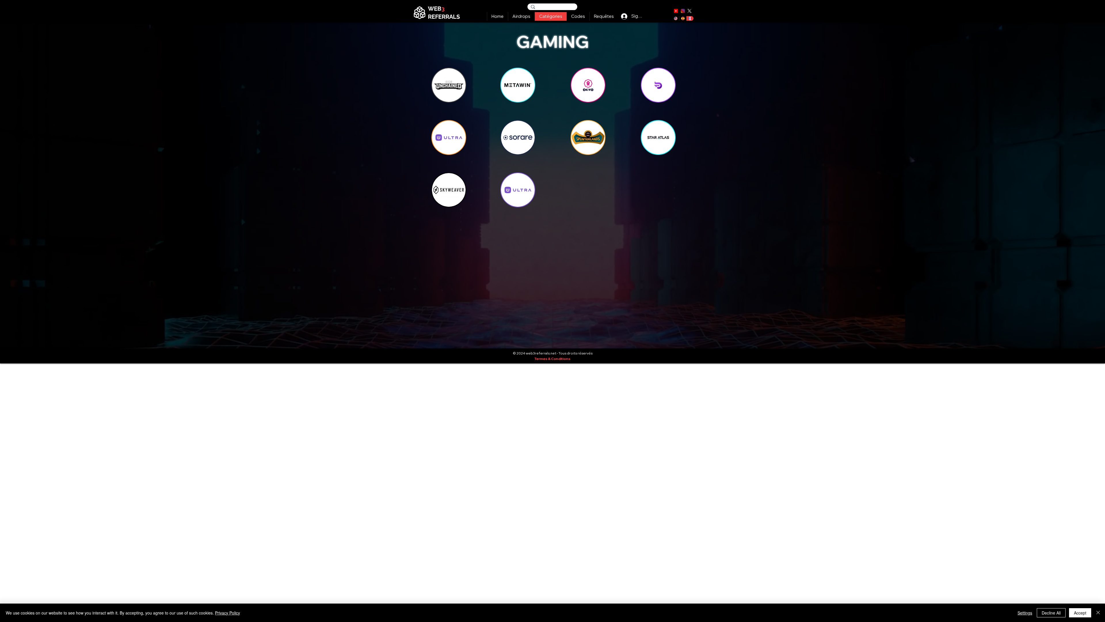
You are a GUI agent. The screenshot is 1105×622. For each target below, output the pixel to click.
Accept (1080, 613)
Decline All (1051, 613)
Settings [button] (1025, 613)
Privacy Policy (227, 613)
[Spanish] (682, 18)
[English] (675, 18)
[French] (690, 18)
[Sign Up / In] (624, 16)
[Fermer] (1098, 612)
